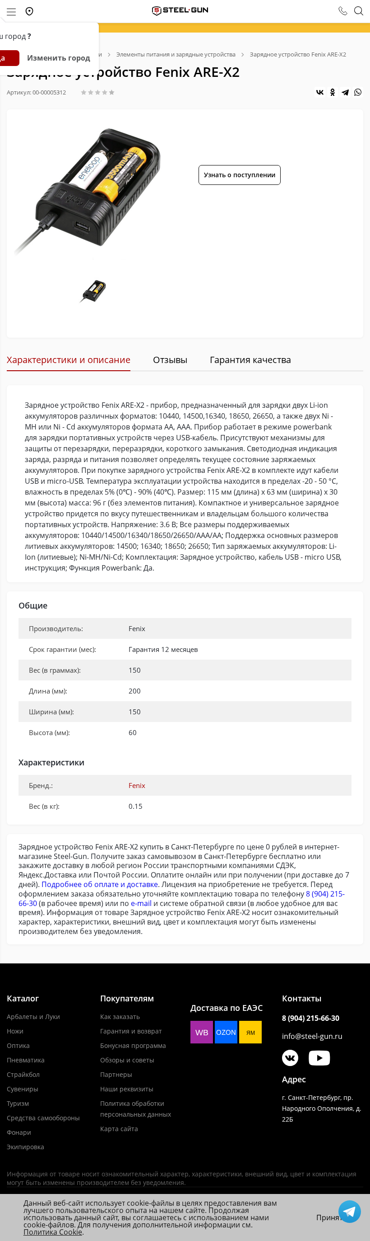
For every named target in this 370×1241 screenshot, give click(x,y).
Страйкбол (23, 1074)
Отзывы (170, 360)
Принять (331, 1217)
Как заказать (120, 1016)
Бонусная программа (133, 1045)
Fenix (137, 785)
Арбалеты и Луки (33, 1016)
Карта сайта (119, 1128)
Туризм (18, 1103)
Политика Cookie (52, 1232)
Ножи (15, 1031)
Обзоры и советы (127, 1060)
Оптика (18, 1045)
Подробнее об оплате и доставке (100, 884)
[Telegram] (345, 92)
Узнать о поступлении (239, 174)
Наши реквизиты (126, 1089)
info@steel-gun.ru (312, 1036)
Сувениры (22, 1089)
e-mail (141, 903)
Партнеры (116, 1074)
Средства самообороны (43, 1118)
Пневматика (26, 1060)
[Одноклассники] (332, 92)
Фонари (19, 1132)
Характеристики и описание (68, 360)
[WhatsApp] (357, 92)
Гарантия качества (250, 360)
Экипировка (25, 1146)
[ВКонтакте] (319, 92)
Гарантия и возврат (131, 1031)
